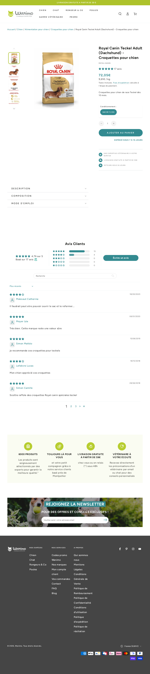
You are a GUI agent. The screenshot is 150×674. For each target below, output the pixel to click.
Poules (33, 569)
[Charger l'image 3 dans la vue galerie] (14, 85)
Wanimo (18, 646)
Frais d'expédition (121, 83)
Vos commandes (61, 579)
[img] (17, 294)
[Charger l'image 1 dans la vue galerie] (14, 58)
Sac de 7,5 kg (108, 112)
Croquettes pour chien (62, 29)
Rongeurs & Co (37, 564)
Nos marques (59, 564)
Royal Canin (105, 63)
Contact (56, 583)
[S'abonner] (105, 520)
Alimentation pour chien (37, 29)
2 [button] (71, 406)
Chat (32, 559)
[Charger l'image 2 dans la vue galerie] (14, 71)
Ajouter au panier (120, 133)
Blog (54, 593)
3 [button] (76, 406)
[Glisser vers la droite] (14, 109)
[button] (120, 14)
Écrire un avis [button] (120, 257)
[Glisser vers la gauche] (14, 49)
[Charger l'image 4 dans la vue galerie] (14, 98)
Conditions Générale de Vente (81, 579)
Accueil (11, 29)
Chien (20, 29)
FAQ (54, 588)
